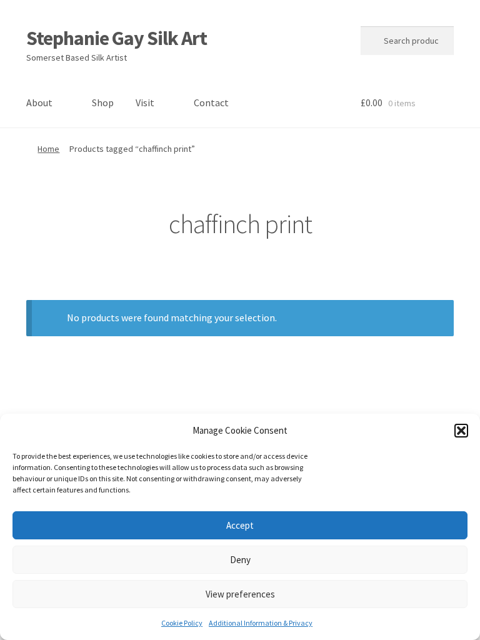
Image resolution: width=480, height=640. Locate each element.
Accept (240, 525)
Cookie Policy (181, 623)
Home (48, 148)
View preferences (240, 594)
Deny (240, 560)
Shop (103, 102)
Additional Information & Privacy (260, 623)
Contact (211, 102)
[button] (461, 430)
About (39, 102)
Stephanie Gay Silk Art (116, 38)
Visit (145, 102)
